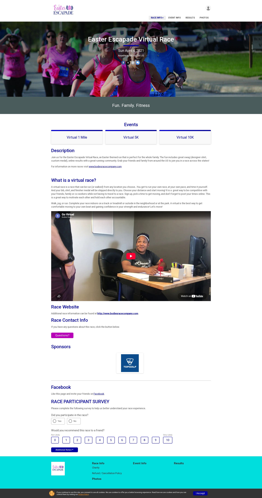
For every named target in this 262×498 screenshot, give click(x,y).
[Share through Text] (138, 63)
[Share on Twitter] (128, 63)
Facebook (99, 393)
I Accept (200, 493)
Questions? (62, 335)
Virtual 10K (185, 137)
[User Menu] (208, 8)
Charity (95, 467)
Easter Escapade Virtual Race (131, 39)
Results (190, 17)
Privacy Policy (83, 494)
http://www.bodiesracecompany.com (117, 313)
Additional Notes (64, 450)
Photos (204, 17)
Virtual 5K (131, 137)
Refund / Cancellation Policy (107, 473)
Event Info (174, 17)
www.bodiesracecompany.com (105, 166)
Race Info (156, 17)
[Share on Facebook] (123, 63)
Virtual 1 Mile (77, 137)
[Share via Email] (133, 63)
